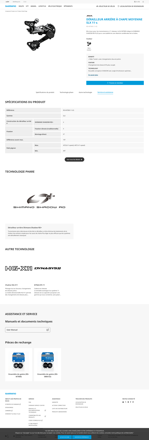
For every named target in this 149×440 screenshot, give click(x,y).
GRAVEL (33, 6)
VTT (27, 6)
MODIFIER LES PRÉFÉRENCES (82, 437)
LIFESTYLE (42, 6)
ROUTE (21, 6)
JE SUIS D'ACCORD (64, 437)
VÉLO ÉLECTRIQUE (55, 6)
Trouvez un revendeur (116, 83)
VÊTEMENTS (68, 6)
